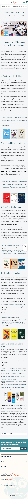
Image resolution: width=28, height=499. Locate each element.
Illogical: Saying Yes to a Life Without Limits (11, 364)
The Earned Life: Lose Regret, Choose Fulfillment (12, 123)
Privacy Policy (15, 493)
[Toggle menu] (2, 2)
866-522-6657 (10, 479)
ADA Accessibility (23, 493)
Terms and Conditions (5, 493)
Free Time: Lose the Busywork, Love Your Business (12, 117)
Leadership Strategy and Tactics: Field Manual (12, 381)
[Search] (21, 2)
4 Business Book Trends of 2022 (14, 12)
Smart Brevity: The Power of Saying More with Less (12, 370)
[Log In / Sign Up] (24, 2)
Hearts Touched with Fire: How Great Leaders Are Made (14, 181)
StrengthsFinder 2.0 (6, 379)
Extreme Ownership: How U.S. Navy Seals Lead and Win (13, 360)
